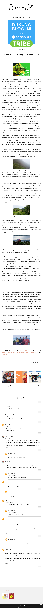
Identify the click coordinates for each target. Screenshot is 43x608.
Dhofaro (36, 352)
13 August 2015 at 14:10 (12, 493)
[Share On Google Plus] (40, 362)
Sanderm (32, 352)
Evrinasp (7, 393)
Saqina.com (5, 352)
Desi (6, 500)
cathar (6, 365)
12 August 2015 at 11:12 (9, 483)
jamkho (7, 404)
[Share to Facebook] (33, 362)
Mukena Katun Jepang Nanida (15, 352)
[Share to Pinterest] (38, 362)
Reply (39, 401)
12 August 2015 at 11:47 (9, 502)
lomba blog (10, 365)
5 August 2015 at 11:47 (8, 426)
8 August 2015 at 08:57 (8, 463)
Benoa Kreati (26, 352)
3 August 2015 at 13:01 (8, 394)
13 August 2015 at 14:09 (12, 475)
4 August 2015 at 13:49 (8, 406)
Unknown (7, 482)
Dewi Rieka (7, 461)
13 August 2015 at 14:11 (12, 455)
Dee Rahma (8, 519)
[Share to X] (35, 362)
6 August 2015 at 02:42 (8, 438)
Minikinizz (4, 354)
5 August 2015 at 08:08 (8, 416)
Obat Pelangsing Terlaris (11, 414)
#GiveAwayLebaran (24, 350)
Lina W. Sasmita (9, 436)
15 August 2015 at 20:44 (9, 520)
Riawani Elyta (8, 424)
